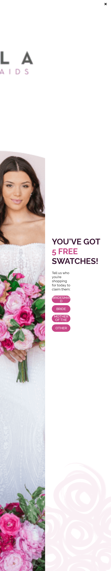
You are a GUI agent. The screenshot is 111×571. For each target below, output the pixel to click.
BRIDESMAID (61, 299)
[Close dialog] (106, 4)
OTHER (61, 328)
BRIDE (61, 309)
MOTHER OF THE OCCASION (61, 318)
